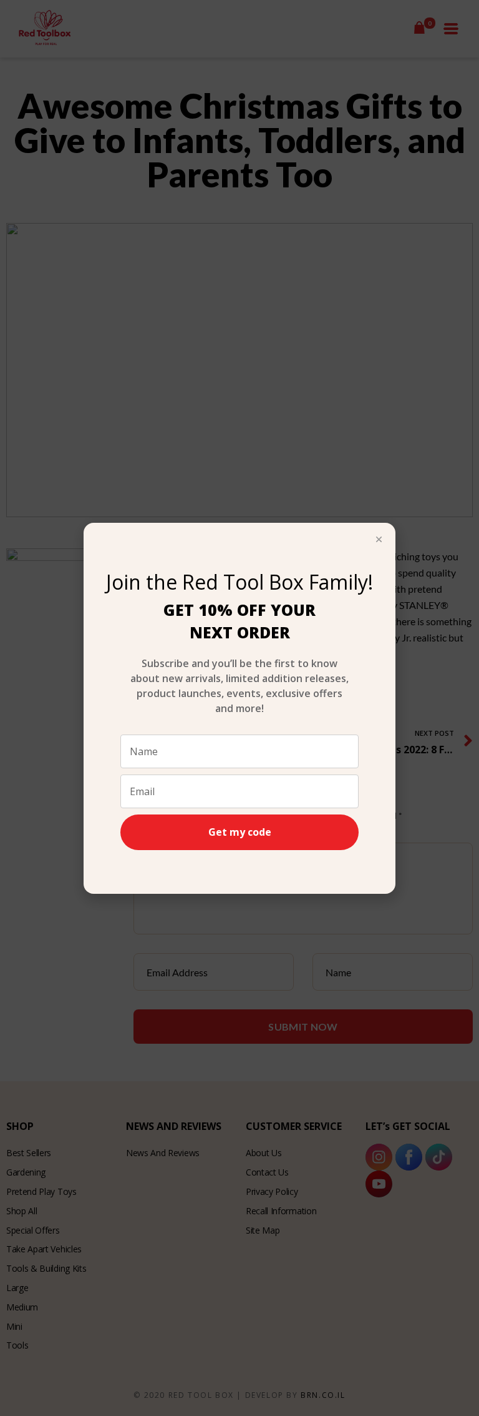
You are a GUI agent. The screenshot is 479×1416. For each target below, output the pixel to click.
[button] (379, 539)
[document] (239, 708)
